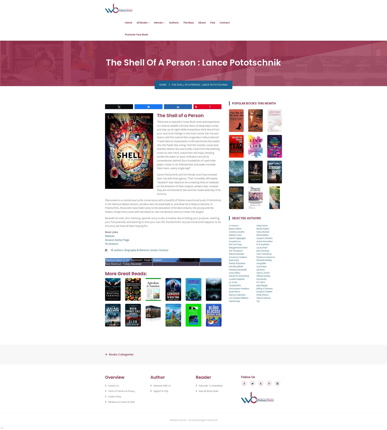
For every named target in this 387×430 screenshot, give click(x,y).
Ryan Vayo (234, 260)
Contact (225, 22)
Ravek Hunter (263, 228)
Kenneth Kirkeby (264, 260)
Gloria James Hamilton (239, 288)
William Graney (263, 275)
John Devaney (263, 250)
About (202, 22)
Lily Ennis (261, 269)
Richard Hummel (236, 254)
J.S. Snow (233, 282)
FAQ (212, 22)
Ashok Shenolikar (265, 241)
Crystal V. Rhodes (265, 238)
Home (128, 22)
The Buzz (188, 22)
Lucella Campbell (236, 279)
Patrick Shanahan (237, 263)
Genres (158, 22)
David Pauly (234, 301)
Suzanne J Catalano (238, 257)
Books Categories (121, 354)
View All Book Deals (208, 391)
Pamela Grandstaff (238, 269)
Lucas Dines (262, 247)
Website (109, 236)
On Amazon (111, 243)
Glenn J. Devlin (263, 272)
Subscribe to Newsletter (211, 385)
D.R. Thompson (236, 250)
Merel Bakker (263, 235)
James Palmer (235, 228)
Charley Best (235, 285)
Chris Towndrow (264, 254)
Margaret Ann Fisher (238, 247)
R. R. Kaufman (263, 244)
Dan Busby (262, 279)
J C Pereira (233, 225)
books (154, 250)
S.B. (258, 301)
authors (118, 250)
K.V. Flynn (261, 282)
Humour (163, 250)
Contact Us (113, 385)
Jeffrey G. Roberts (265, 288)
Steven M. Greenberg (239, 275)
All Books (142, 22)
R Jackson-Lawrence (266, 257)
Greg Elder (261, 263)
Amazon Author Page (117, 240)
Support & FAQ (160, 391)
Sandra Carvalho (237, 231)
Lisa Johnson (235, 241)
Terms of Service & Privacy (121, 391)
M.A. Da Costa (235, 244)
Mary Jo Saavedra (237, 294)
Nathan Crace (235, 235)
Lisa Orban (262, 266)
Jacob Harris (234, 291)
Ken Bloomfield (236, 266)
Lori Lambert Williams (238, 298)
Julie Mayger (262, 285)
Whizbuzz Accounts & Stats (121, 401)
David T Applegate (237, 238)
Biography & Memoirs (136, 250)
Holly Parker (262, 225)
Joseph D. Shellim (264, 291)
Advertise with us (162, 385)
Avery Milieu (234, 272)
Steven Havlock (264, 298)
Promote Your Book (136, 34)
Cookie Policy (114, 396)
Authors (174, 22)
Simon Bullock (263, 231)
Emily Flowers (263, 294)
